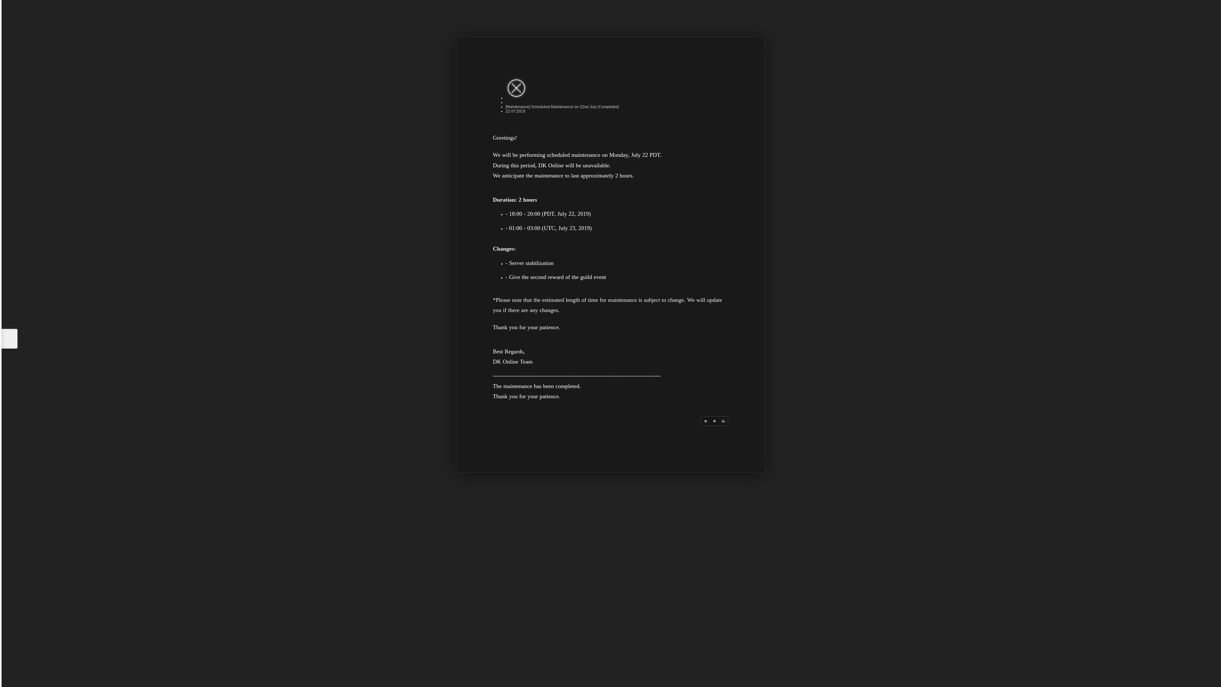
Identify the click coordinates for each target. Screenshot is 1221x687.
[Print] (723, 421)
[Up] (705, 421)
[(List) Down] (714, 421)
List (9, 338)
